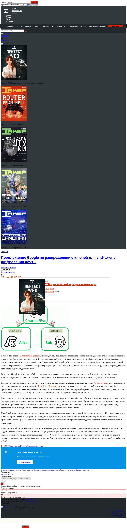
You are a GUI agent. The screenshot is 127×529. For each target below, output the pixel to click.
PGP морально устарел (29, 355)
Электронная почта (35, 446)
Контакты (122, 517)
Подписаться (25, 462)
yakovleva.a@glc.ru (30, 501)
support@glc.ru (32, 499)
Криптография (14, 446)
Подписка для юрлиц (118, 513)
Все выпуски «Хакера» (77, 26)
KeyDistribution (101, 383)
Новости (4, 252)
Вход (124, 3)
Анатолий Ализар (8, 267)
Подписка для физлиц (118, 511)
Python (46, 26)
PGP (6, 446)
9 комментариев (8, 272)
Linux (19, 26)
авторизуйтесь (7, 474)
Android (28, 26)
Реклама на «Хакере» (98, 26)
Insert (25, 527)
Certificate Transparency (49, 386)
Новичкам (61, 26)
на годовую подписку (29, 5)
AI (53, 26)
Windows (10, 26)
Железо (37, 26)
